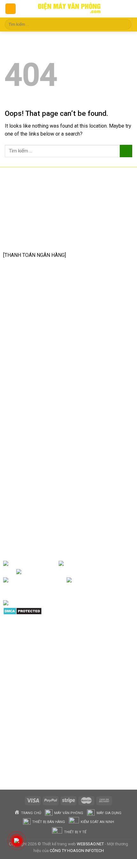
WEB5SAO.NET (90, 843)
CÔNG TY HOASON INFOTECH (77, 850)
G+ (61, 580)
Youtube (89, 572)
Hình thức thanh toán (33, 454)
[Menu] (10, 9)
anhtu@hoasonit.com (35, 240)
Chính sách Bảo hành (33, 424)
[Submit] (125, 24)
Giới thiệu (47, 563)
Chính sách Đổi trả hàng (36, 434)
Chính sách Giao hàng (34, 444)
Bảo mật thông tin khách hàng (43, 464)
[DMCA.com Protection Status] (22, 611)
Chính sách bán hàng (33, 414)
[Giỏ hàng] (126, 9)
